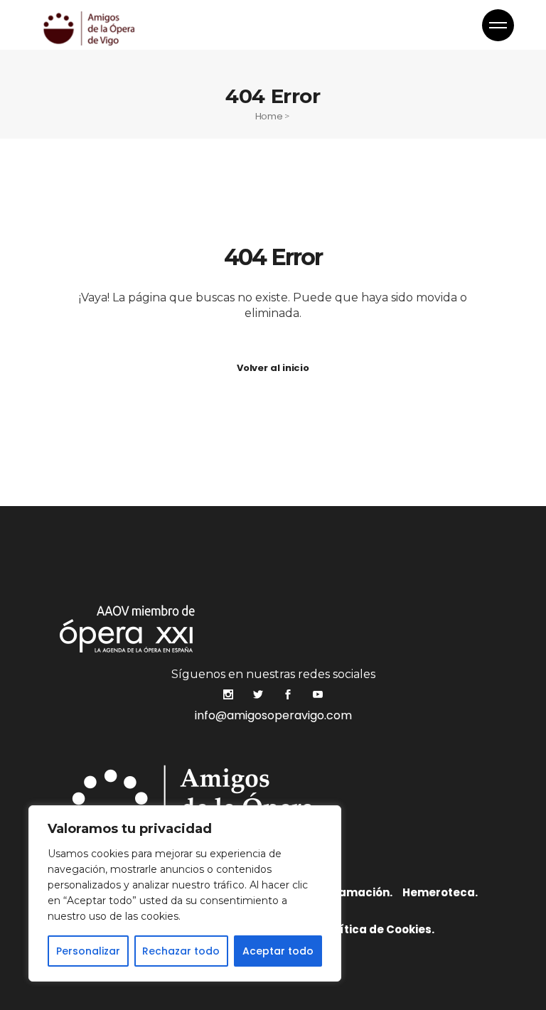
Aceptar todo (278, 951)
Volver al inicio (273, 368)
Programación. (349, 892)
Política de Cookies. (378, 929)
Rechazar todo (181, 951)
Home (269, 116)
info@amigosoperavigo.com (273, 715)
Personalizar (88, 951)
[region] (184, 893)
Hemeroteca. (440, 892)
